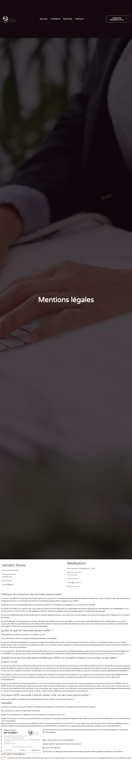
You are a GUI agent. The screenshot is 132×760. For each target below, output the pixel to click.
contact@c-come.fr (74, 582)
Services (67, 19)
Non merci (9, 750)
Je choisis (22, 750)
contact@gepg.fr (8, 584)
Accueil (44, 19)
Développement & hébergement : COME (81, 568)
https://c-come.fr (73, 586)
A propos (55, 19)
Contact (79, 19)
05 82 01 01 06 (72, 578)
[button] (4, 757)
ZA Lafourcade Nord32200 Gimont (9, 575)
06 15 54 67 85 (7, 580)
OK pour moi (36, 750)
